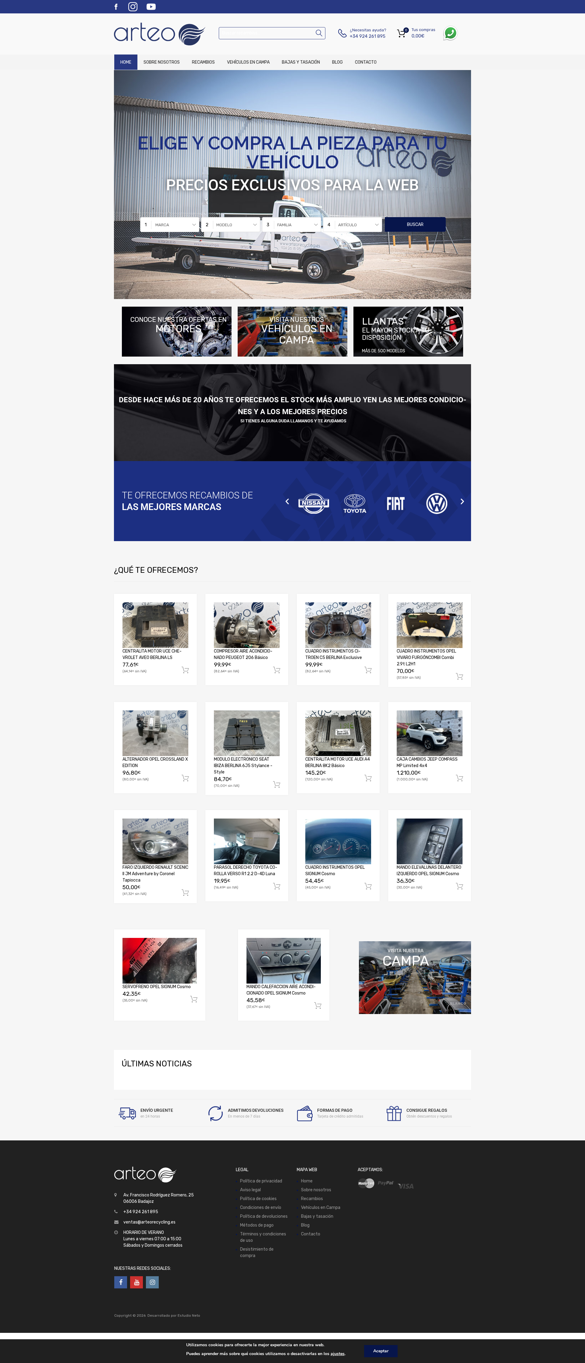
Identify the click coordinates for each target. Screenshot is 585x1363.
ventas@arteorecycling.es (149, 1222)
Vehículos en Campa (248, 62)
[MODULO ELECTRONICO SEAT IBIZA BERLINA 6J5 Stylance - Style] (247, 733)
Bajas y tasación (301, 62)
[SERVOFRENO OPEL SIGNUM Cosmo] (159, 960)
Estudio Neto (189, 1315)
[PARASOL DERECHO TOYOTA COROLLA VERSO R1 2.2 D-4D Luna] (247, 841)
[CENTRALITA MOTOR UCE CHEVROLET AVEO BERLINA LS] (155, 625)
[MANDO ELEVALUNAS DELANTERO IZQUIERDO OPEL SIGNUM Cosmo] (430, 841)
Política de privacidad (261, 1181)
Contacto (366, 62)
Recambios (203, 62)
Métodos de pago (257, 1225)
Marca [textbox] (162, 225)
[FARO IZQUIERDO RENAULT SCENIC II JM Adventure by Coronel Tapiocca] (155, 841)
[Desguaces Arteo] (140, 34)
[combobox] (169, 224)
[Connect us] (120, 1282)
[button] (287, 501)
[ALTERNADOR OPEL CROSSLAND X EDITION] (155, 733)
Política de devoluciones (264, 1216)
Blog (337, 62)
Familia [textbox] (284, 225)
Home (125, 62)
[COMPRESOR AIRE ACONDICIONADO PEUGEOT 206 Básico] (247, 625)
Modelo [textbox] (224, 225)
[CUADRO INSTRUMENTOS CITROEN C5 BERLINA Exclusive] (338, 625)
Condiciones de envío (260, 1207)
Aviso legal (250, 1189)
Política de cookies (258, 1198)
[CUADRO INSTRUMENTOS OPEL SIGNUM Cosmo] (338, 841)
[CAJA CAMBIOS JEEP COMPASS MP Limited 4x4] (430, 733)
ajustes (338, 1354)
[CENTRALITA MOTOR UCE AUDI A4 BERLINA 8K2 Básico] (338, 733)
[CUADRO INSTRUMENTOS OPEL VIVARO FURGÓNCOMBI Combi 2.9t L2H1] (430, 625)
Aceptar (380, 1351)
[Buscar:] (272, 33)
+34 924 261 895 (365, 36)
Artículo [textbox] (347, 225)
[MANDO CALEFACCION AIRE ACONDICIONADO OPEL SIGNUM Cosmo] (283, 960)
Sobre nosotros (162, 62)
